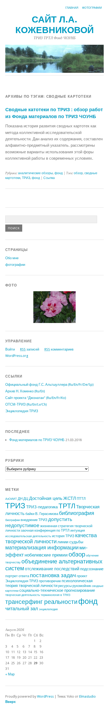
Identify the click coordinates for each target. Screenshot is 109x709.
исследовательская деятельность (28, 536)
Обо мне (12, 258)
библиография (76, 513)
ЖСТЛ (69, 498)
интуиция (77, 530)
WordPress (45, 696)
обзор (78, 173)
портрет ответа (17, 576)
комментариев (59, 349)
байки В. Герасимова (41, 514)
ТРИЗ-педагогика (42, 507)
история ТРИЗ (63, 536)
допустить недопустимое (38, 522)
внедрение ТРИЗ (34, 520)
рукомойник (81, 586)
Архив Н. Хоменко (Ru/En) (25, 391)
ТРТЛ (66, 506)
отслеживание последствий (52, 568)
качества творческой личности (51, 538)
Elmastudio (87, 696)
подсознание (91, 569)
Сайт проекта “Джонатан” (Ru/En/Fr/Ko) (35, 398)
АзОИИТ (11, 499)
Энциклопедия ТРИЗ (21, 411)
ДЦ (25, 499)
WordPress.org (16, 356)
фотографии (92, 8)
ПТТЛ (81, 499)
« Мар (10, 674)
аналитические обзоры (35, 173)
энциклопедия (48, 609)
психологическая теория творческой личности (49, 583)
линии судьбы (70, 542)
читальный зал (21, 608)
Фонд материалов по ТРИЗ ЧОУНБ (37, 440)
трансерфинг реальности (41, 601)
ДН (20, 499)
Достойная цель (45, 498)
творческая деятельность (22, 595)
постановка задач (53, 575)
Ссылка (49, 178)
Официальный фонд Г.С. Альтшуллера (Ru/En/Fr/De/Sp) (49, 385)
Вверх (10, 702)
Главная (71, 8)
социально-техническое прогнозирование (57, 590)
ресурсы (65, 586)
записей (29, 349)
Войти (10, 349)
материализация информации (42, 548)
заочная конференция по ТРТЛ (45, 530)
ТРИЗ (26, 178)
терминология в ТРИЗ (55, 595)
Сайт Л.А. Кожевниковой (54, 24)
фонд (58, 173)
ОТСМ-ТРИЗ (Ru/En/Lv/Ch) (26, 404)
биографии (12, 520)
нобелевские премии (46, 555)
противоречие (50, 581)
